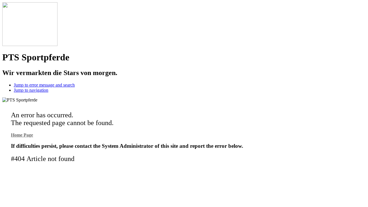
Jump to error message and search (44, 85)
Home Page (22, 135)
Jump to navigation (31, 90)
